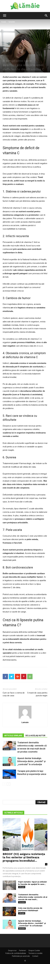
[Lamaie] (25, 6)
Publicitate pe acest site (21, 956)
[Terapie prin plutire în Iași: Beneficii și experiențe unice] (9, 774)
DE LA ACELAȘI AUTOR (35, 735)
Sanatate (11, 22)
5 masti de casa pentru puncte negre (37, 694)
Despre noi (12, 950)
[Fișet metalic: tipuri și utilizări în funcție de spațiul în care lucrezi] (9, 885)
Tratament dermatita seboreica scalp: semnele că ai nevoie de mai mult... (32, 896)
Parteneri (22, 950)
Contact (35, 956)
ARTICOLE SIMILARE (13, 735)
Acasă (3, 22)
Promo (5, 849)
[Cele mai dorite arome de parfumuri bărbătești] (9, 911)
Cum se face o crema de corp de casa (14, 694)
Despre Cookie (34, 950)
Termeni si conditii (35, 953)
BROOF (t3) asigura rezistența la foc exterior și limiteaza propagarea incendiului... (24, 857)
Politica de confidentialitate (15, 953)
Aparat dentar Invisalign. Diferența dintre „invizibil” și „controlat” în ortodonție (31, 761)
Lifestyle (21, 887)
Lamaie (25, 722)
